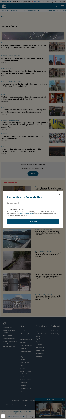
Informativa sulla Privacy (26, 213)
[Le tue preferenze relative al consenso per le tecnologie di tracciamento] (3, 416)
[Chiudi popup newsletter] (59, 194)
